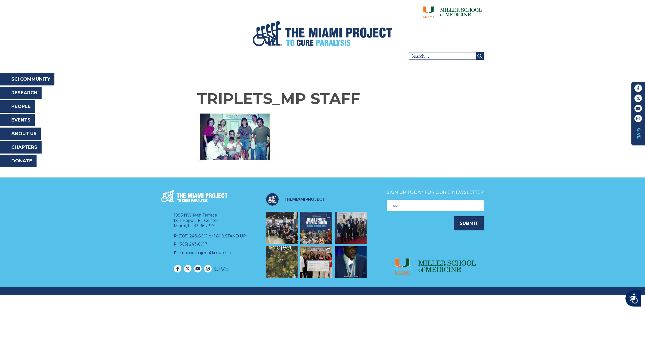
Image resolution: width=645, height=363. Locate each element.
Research (24, 93)
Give (638, 133)
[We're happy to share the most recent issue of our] (282, 262)
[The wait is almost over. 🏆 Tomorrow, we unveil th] (351, 228)
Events (20, 120)
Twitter (638, 98)
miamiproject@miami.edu (208, 253)
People (21, 106)
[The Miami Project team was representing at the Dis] (282, 228)
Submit (469, 223)
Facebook (638, 88)
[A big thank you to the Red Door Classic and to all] (316, 262)
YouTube (638, 108)
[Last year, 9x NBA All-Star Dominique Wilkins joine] (351, 262)
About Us (24, 133)
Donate (21, 161)
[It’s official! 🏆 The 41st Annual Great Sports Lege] (316, 228)
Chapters (24, 147)
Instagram (638, 118)
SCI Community (30, 79)
